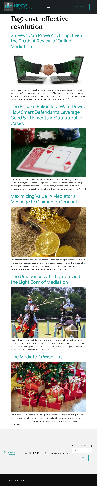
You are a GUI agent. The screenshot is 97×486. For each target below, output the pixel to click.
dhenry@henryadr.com (59, 453)
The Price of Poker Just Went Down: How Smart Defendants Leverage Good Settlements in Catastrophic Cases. (48, 114)
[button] (48, 6)
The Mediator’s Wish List (36, 357)
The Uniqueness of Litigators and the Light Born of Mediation (45, 279)
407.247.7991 (35, 453)
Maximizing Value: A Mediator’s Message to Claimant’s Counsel (44, 199)
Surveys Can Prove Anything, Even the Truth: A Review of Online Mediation (46, 40)
